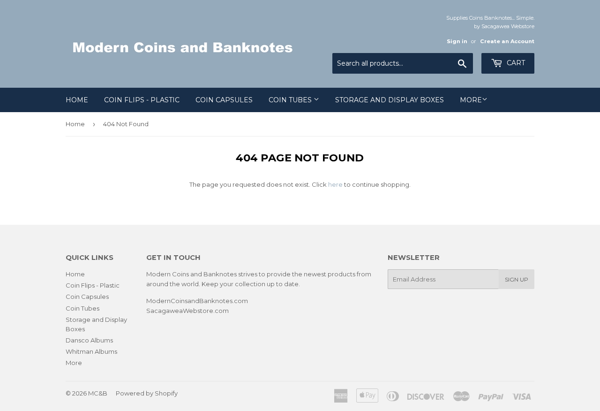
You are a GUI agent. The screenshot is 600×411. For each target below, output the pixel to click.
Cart (515, 63)
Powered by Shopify (147, 393)
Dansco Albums (89, 340)
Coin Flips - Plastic (142, 100)
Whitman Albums (91, 351)
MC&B (97, 393)
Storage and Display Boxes (389, 100)
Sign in (457, 41)
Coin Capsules (224, 100)
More (471, 100)
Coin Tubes (291, 100)
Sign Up (516, 279)
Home (77, 100)
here (335, 184)
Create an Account (507, 41)
